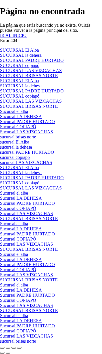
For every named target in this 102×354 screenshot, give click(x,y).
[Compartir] (13, 348)
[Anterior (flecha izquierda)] (2, 353)
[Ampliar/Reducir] (2, 348)
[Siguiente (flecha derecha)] (8, 353)
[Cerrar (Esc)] (19, 348)
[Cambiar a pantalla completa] (8, 348)
